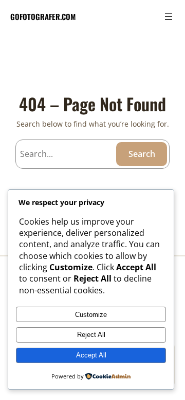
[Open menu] (168, 16)
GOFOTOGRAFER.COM (43, 16)
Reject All (91, 334)
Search (141, 153)
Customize (91, 314)
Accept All (91, 355)
